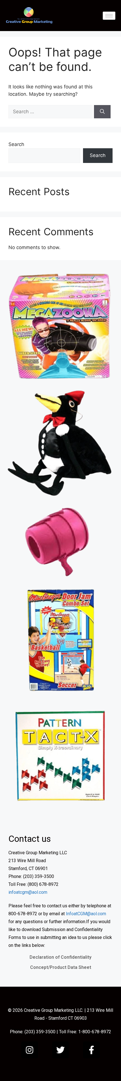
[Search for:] (51, 111)
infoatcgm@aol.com (27, 892)
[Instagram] (29, 1049)
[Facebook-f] (91, 1049)
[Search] (102, 112)
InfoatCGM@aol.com (86, 913)
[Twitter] (60, 1049)
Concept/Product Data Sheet (60, 967)
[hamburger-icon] (109, 16)
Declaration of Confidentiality (60, 957)
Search (16, 144)
